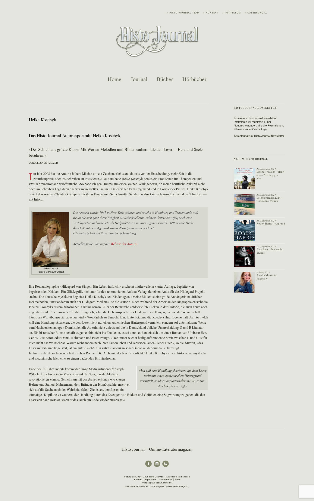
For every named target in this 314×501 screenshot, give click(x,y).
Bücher (165, 79)
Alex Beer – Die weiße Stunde (269, 250)
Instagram (157, 466)
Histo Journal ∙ (157, 477)
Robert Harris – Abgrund (271, 223)
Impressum (150, 479)
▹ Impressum (232, 12)
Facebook (148, 466)
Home (114, 79)
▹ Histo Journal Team (183, 12)
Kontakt (138, 479)
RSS (166, 466)
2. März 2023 (263, 272)
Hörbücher (194, 79)
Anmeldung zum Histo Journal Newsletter (259, 136)
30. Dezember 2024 (266, 168)
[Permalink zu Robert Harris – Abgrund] (244, 230)
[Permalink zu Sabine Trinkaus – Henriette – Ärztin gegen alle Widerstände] (244, 178)
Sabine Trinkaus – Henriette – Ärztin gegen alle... (271, 175)
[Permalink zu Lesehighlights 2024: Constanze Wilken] (244, 204)
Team (177, 479)
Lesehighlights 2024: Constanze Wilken (269, 199)
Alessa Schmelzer (162, 483)
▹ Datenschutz (256, 12)
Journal (139, 79)
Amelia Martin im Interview (267, 276)
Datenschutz (165, 479)
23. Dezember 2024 (266, 194)
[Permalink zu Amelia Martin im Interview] (244, 282)
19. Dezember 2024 (266, 246)
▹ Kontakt (211, 12)
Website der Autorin (124, 243)
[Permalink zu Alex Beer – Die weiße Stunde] (244, 256)
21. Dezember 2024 (266, 220)
